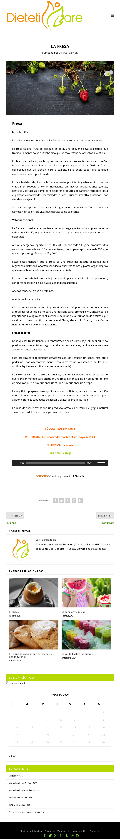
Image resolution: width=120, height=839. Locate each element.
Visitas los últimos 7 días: (20, 783)
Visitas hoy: (14, 775)
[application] (60, 463)
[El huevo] (33, 592)
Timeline (61, 831)
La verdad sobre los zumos (77, 653)
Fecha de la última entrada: (21, 812)
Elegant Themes (53, 826)
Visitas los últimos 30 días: (21, 790)
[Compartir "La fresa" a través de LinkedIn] (80, 500)
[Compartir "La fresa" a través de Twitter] (61, 500)
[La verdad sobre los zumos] (86, 634)
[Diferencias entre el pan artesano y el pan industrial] (33, 634)
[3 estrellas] (42, 476)
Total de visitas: (16, 797)
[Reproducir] (16, 462)
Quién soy (50, 831)
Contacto (94, 831)
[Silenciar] (95, 462)
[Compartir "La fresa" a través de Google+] (68, 500)
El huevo (14, 611)
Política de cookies (77, 831)
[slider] (102, 462)
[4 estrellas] (45, 476)
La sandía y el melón (73, 611)
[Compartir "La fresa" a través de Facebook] (55, 500)
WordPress (87, 826)
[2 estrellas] (40, 476)
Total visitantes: (16, 805)
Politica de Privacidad (31, 831)
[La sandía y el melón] (86, 592)
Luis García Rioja (68, 52)
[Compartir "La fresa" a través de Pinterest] (74, 500)
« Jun (12, 756)
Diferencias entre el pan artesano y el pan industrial (31, 655)
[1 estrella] (37, 476)
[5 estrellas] (47, 476)
